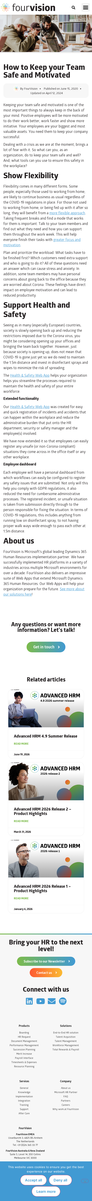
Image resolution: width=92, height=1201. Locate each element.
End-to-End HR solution (65, 1033)
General (24, 1088)
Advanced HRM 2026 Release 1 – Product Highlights (42, 888)
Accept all (33, 1180)
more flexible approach (67, 213)
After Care (24, 1113)
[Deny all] (85, 1181)
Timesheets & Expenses (24, 1062)
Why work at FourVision (65, 1109)
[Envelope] (52, 1001)
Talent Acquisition (65, 1037)
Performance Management (24, 1045)
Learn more (46, 1191)
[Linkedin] (29, 1001)
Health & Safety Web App (30, 375)
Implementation (24, 1096)
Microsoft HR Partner (65, 1092)
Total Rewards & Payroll (65, 1049)
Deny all (60, 1180)
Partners (65, 1101)
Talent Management (66, 1041)
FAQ (65, 1096)
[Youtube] (40, 1001)
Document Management (24, 1041)
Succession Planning (24, 1049)
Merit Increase (24, 1054)
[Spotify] (63, 1001)
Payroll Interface (24, 1058)
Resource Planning (24, 1066)
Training (24, 1105)
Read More (21, 744)
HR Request (24, 1037)
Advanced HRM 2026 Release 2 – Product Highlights (42, 811)
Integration (24, 1101)
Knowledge (24, 1092)
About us (66, 1088)
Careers (66, 1105)
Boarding (24, 1033)
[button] (86, 7)
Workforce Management (65, 1045)
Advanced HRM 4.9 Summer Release (45, 736)
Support (24, 1109)
